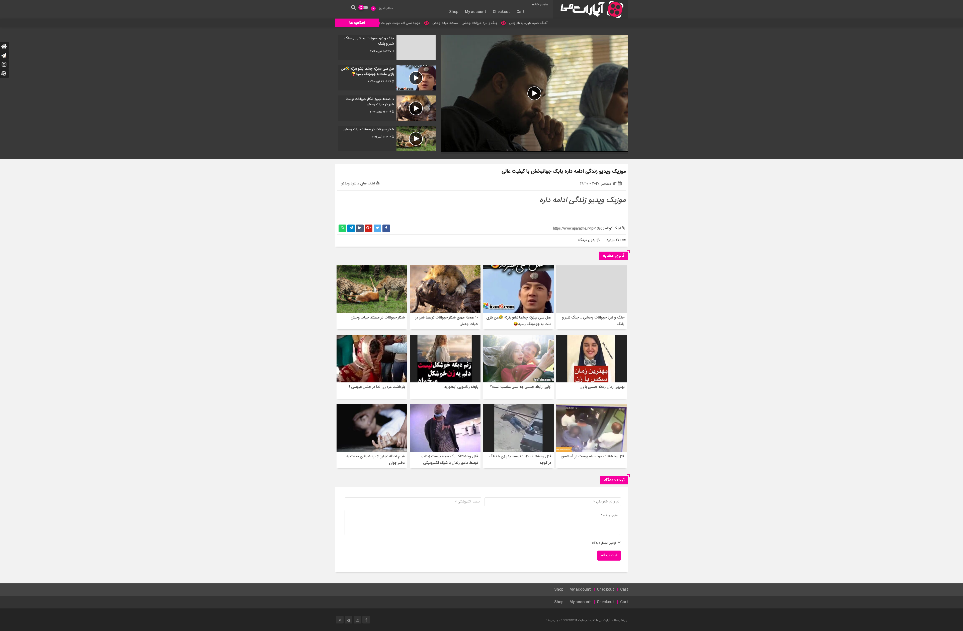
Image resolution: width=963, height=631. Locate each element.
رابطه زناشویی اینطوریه (461, 387)
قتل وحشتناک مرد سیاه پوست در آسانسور (592, 456)
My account (475, 12)
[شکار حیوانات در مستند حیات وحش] (387, 138)
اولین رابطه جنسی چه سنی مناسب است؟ (520, 387)
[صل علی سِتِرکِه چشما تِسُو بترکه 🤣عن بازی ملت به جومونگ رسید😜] (387, 77)
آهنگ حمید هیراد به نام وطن (580, 23)
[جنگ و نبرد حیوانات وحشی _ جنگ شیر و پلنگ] (387, 47)
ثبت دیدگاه (609, 556)
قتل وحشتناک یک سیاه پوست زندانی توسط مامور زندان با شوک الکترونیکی (449, 459)
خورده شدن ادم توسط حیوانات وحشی (448, 23)
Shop (453, 12)
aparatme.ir (569, 620)
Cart (521, 12)
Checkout (501, 12)
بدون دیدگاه (587, 240)
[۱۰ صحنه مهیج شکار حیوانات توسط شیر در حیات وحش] (387, 108)
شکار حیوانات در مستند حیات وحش (378, 317)
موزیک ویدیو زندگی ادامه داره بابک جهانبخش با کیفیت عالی (564, 171)
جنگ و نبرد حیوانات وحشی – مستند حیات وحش (517, 23)
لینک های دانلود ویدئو (358, 183)
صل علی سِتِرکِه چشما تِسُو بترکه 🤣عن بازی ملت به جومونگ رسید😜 (518, 320)
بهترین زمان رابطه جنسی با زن (602, 387)
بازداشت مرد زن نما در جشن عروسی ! (377, 387)
